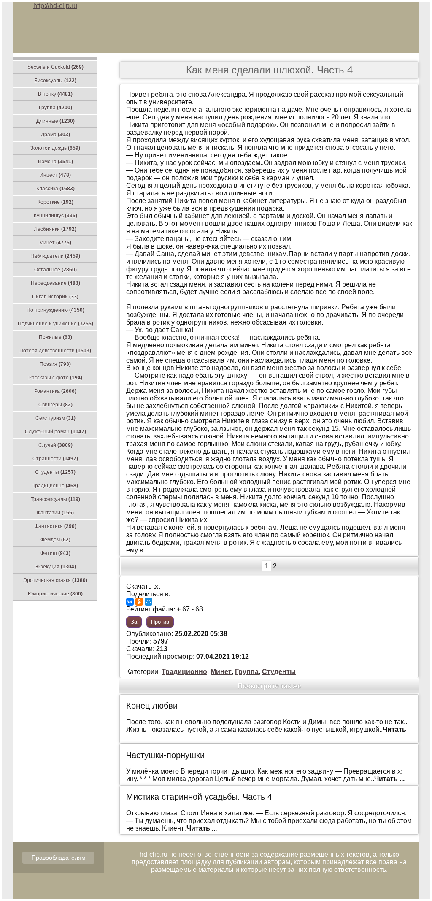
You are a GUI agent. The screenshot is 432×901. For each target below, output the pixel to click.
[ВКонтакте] (130, 602)
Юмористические (55, 594)
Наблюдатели (55, 256)
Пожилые (55, 337)
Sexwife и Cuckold (55, 67)
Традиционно (55, 486)
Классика (55, 189)
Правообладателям (59, 857)
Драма (55, 135)
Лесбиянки (55, 229)
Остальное (55, 270)
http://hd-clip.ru (55, 5)
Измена (55, 162)
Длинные (55, 121)
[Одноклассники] (139, 602)
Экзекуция (55, 567)
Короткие (55, 202)
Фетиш (55, 553)
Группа (55, 108)
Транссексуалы (55, 499)
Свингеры (55, 405)
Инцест (55, 175)
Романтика (55, 391)
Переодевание (55, 283)
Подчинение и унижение (55, 324)
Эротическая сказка (55, 580)
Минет (55, 243)
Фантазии (55, 513)
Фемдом (55, 540)
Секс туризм (55, 418)
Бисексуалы (55, 81)
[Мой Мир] (148, 602)
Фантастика (55, 526)
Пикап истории (55, 297)
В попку (55, 94)
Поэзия (55, 364)
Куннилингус (55, 216)
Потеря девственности (55, 351)
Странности (55, 459)
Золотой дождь (55, 148)
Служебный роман (55, 432)
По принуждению (55, 310)
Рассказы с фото (55, 378)
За (134, 622)
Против (160, 622)
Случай (55, 445)
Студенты (55, 472)
